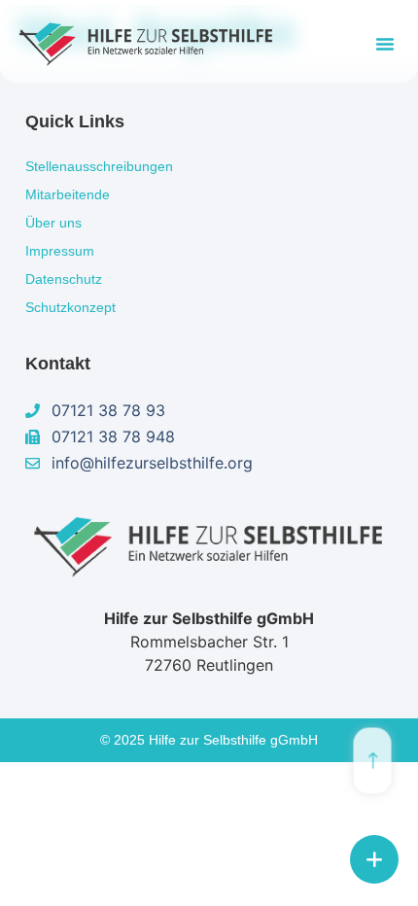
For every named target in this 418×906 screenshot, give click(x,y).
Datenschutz (63, 279)
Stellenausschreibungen (99, 166)
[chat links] (374, 859)
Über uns (53, 222)
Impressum (59, 251)
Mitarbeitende (67, 194)
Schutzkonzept (70, 307)
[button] (385, 43)
